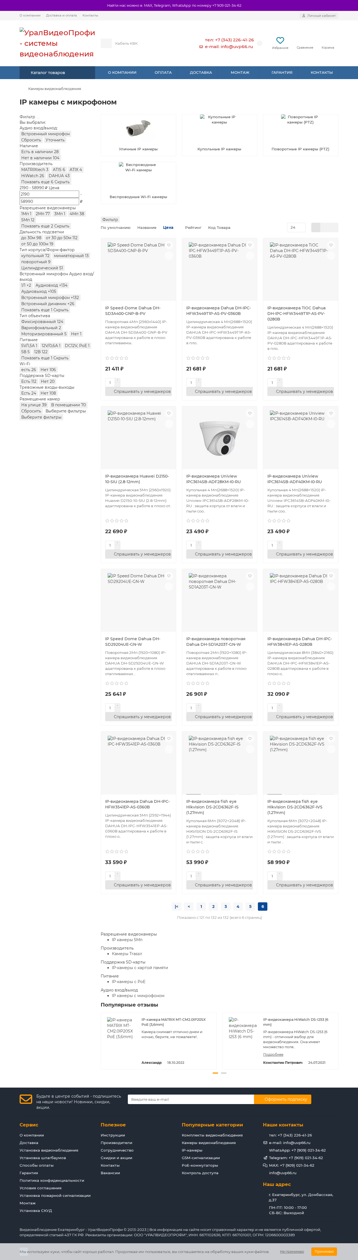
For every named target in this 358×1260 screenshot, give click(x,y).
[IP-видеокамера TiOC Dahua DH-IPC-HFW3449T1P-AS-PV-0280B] (300, 270)
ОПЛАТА (163, 72)
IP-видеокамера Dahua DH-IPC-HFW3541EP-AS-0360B (137, 804)
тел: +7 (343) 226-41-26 (229, 39)
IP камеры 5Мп (127, 939)
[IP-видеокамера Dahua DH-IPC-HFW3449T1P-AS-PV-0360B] (219, 270)
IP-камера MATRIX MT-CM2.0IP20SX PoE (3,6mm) (174, 1022)
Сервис (29, 1125)
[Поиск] (177, 43)
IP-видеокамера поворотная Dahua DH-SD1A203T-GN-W (216, 641)
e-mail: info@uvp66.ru (229, 46)
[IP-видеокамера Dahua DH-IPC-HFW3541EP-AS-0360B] (138, 764)
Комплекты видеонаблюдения (212, 1135)
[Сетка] (316, 227)
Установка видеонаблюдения (49, 1150)
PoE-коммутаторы (200, 1165)
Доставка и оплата (61, 15)
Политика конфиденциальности (52, 1180)
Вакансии (110, 1173)
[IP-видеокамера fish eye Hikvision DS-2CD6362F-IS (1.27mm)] (219, 764)
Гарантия (29, 1173)
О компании (30, 15)
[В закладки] (169, 245)
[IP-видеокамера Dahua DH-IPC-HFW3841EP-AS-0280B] (300, 601)
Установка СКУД (36, 1210)
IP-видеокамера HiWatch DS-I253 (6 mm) (295, 1022)
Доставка (29, 1142)
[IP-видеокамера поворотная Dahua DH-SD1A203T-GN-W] (219, 601)
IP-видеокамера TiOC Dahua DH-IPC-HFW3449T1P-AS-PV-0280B (296, 313)
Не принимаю (292, 1251)
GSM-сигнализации (201, 1157)
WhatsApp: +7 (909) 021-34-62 (297, 1150)
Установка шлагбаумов (43, 1157)
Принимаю (324, 1251)
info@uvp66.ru (282, 1173)
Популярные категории (212, 1125)
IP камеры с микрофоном (138, 995)
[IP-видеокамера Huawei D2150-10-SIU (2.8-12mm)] (138, 438)
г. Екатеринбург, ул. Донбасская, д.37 (301, 1197)
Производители (116, 1142)
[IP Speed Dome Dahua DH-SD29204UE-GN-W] (138, 601)
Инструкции (113, 1135)
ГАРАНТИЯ (282, 72)
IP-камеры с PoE (128, 981)
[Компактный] (333, 227)
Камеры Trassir (127, 953)
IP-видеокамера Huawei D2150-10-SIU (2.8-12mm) (137, 479)
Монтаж (28, 1203)
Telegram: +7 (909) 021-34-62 (296, 1157)
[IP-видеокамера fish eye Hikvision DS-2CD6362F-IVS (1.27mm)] (300, 764)
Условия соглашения (41, 1188)
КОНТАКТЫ (322, 72)
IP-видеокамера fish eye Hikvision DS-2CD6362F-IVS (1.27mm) (294, 807)
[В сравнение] (169, 255)
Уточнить (55, 140)
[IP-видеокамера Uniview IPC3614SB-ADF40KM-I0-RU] (300, 438)
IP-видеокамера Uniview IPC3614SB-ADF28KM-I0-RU (213, 479)
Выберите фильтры (66, 411)
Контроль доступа (200, 1173)
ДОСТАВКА (201, 72)
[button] (101, 1040)
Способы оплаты (37, 1165)
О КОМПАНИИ (122, 72)
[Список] (324, 227)
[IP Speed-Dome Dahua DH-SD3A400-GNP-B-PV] (138, 270)
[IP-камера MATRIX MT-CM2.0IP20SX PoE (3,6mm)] (121, 1031)
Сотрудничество (117, 1150)
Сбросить (31, 140)
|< (176, 906)
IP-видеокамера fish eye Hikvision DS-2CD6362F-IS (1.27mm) (212, 807)
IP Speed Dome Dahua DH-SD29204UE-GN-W (132, 641)
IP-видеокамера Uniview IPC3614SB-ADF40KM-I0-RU (294, 479)
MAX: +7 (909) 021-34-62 (291, 1165)
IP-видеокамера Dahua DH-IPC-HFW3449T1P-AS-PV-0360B (218, 310)
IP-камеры (192, 1150)
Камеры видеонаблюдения (54, 88)
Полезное (113, 1125)
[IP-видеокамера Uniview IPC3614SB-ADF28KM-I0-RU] (219, 438)
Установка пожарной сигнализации (55, 1195)
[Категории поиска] (106, 43)
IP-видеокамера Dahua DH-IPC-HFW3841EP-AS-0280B (299, 641)
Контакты (90, 15)
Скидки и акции (116, 1157)
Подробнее (273, 1054)
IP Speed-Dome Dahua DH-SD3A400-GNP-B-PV (133, 310)
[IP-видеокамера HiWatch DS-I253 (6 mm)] (243, 1031)
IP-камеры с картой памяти (140, 967)
